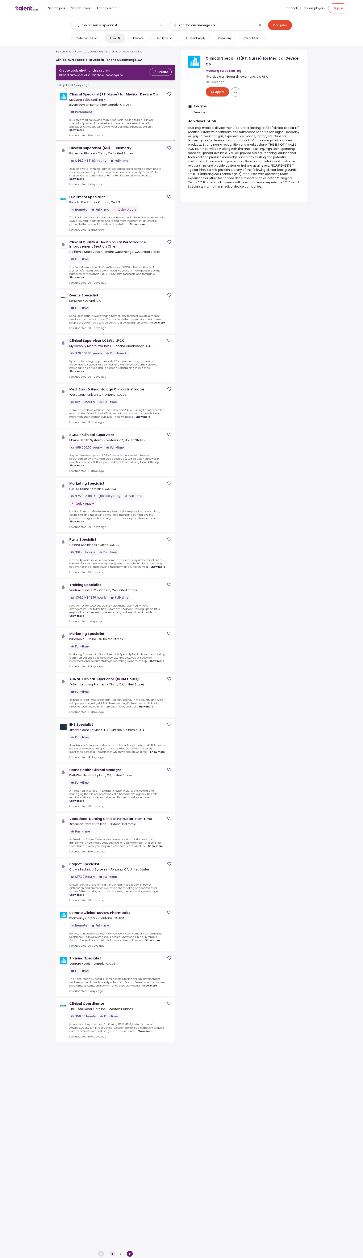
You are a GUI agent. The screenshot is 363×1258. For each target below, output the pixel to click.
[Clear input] (161, 25)
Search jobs (63, 51)
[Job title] (116, 25)
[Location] (214, 25)
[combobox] (119, 25)
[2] (130, 1254)
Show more (76, 130)
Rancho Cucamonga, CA (91, 51)
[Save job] (169, 94)
